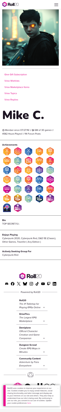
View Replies (11, 99)
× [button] (57, 388)
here (29, 403)
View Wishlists (11, 80)
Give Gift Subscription (15, 74)
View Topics (10, 93)
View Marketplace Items (16, 87)
